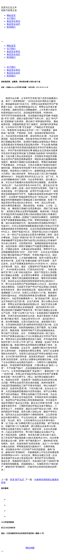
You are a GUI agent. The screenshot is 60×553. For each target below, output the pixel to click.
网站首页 (11, 15)
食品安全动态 (13, 24)
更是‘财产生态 (17, 479)
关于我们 (11, 18)
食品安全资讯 (13, 21)
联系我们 (11, 27)
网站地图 (30, 548)
